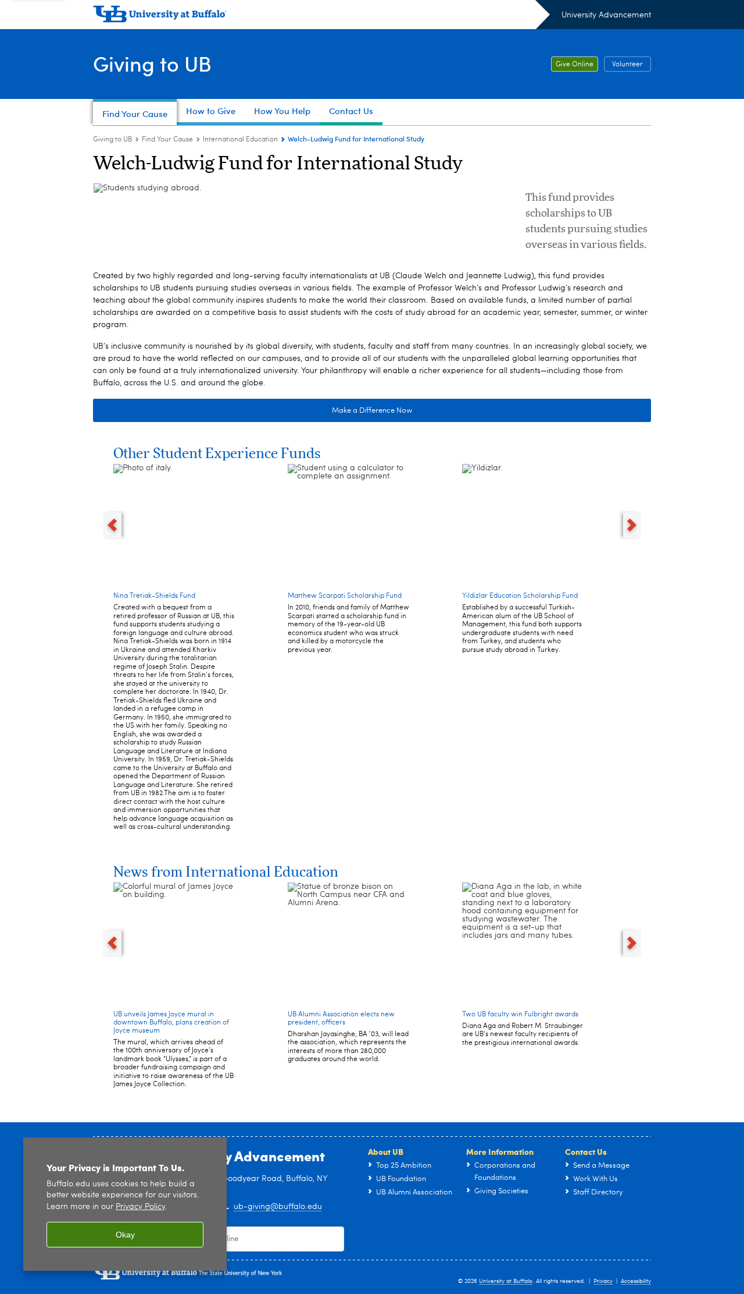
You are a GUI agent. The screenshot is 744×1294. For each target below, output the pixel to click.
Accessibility (636, 1281)
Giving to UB (152, 63)
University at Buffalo (505, 1281)
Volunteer (627, 64)
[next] (632, 525)
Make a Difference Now (372, 410)
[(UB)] (321, 16)
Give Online (574, 64)
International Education (240, 139)
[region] (125, 1204)
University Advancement (606, 15)
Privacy (603, 1281)
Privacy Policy (140, 1207)
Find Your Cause (167, 139)
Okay (125, 1234)
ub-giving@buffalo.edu (278, 1207)
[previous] (112, 525)
